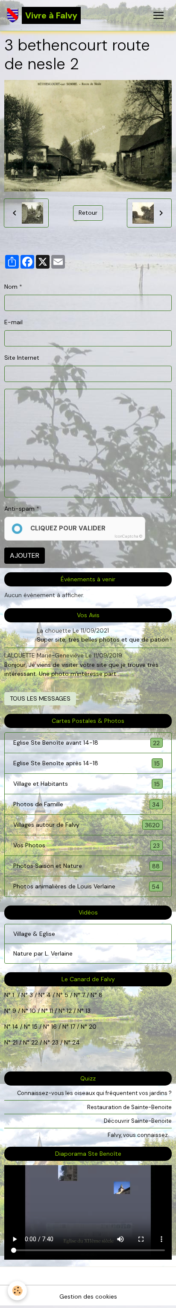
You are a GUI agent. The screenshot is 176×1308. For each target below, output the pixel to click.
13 (88, 1011)
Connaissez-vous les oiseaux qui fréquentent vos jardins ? (94, 1093)
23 (55, 1042)
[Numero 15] (42, 1026)
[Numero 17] (80, 1026)
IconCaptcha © (128, 536)
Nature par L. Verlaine (43, 953)
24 (75, 1042)
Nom (11, 286)
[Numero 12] (76, 1011)
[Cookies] (17, 1290)
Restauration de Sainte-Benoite (129, 1107)
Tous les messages (40, 698)
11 (50, 1011)
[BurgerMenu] (158, 15)
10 (32, 1011)
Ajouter (24, 555)
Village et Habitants (86, 784)
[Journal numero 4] (55, 995)
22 (33, 1042)
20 (92, 1026)
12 (70, 1011)
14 (15, 1026)
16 (54, 1026)
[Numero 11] (66, 1011)
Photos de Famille (86, 804)
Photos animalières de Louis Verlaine (86, 886)
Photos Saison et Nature (86, 866)
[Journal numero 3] (37, 995)
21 (15, 1042)
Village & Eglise (34, 934)
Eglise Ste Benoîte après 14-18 (86, 763)
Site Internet (21, 357)
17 (72, 1026)
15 (34, 1026)
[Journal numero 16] (61, 1026)
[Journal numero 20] (11, 1042)
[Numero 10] (40, 1011)
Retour (88, 212)
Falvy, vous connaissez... (140, 1135)
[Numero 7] (90, 995)
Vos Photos (86, 845)
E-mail (13, 322)
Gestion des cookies (88, 1296)
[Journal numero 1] (28, 995)
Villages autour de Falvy (86, 825)
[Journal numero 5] (73, 995)
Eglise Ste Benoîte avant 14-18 (86, 743)
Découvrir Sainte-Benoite (138, 1121)
